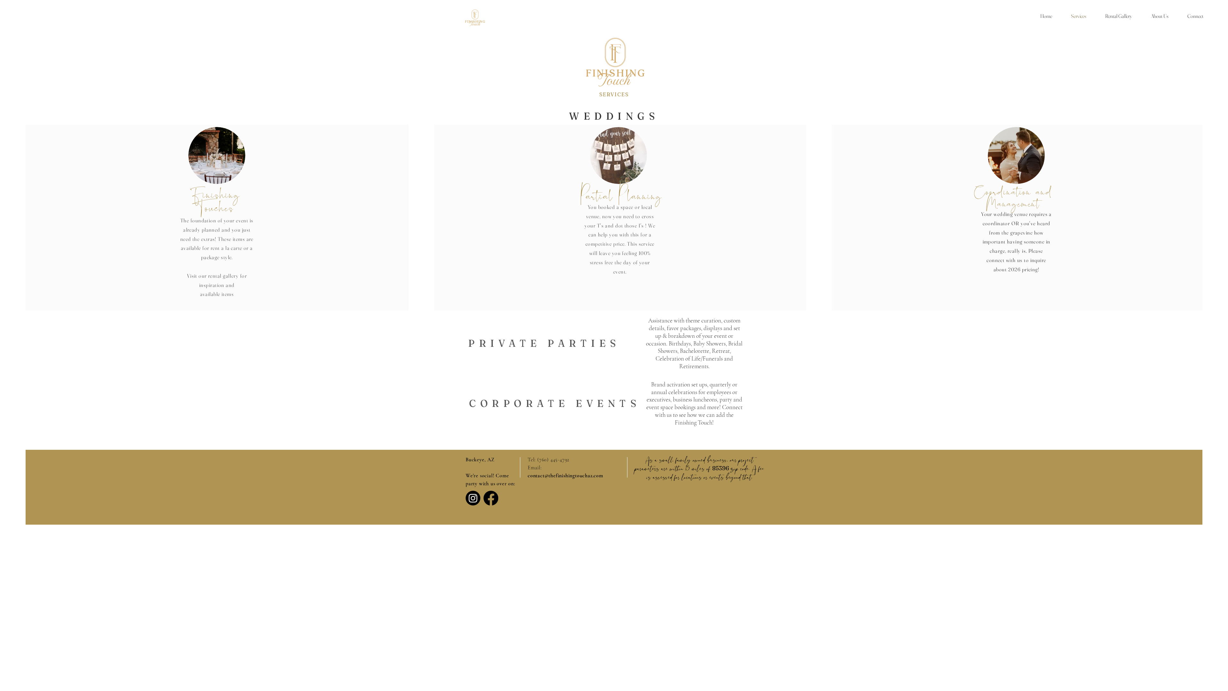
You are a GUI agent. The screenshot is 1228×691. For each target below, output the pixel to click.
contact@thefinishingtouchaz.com (565, 476)
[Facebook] (491, 498)
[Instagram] (473, 498)
